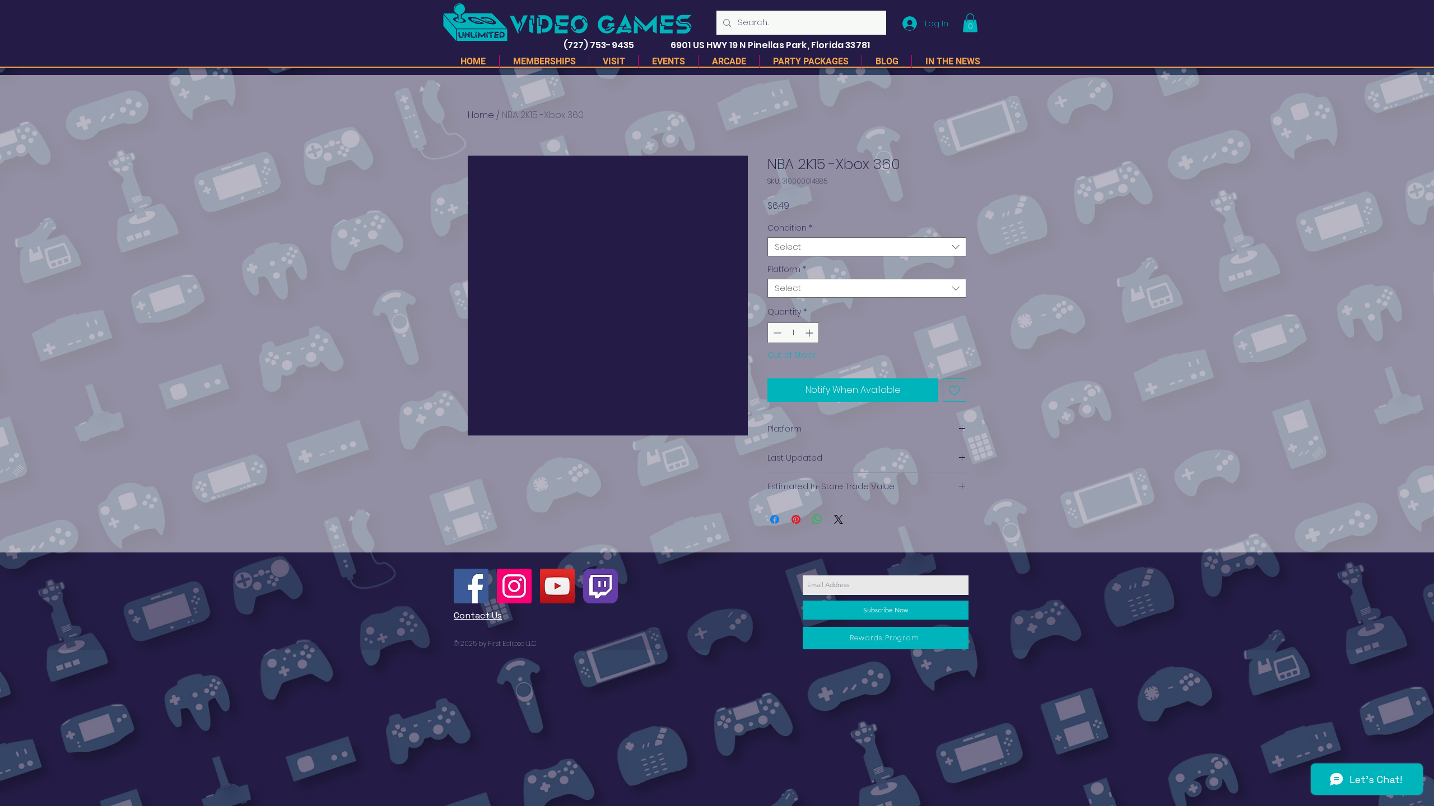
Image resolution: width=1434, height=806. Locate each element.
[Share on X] (838, 519)
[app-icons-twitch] (600, 586)
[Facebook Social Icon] (471, 586)
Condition (789, 228)
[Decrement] (776, 333)
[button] (970, 22)
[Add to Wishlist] (954, 390)
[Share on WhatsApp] (817, 519)
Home (481, 115)
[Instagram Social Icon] (514, 586)
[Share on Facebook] (774, 519)
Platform (786, 269)
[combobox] (866, 247)
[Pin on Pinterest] (796, 519)
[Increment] (810, 333)
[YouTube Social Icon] (557, 586)
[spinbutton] (793, 333)
